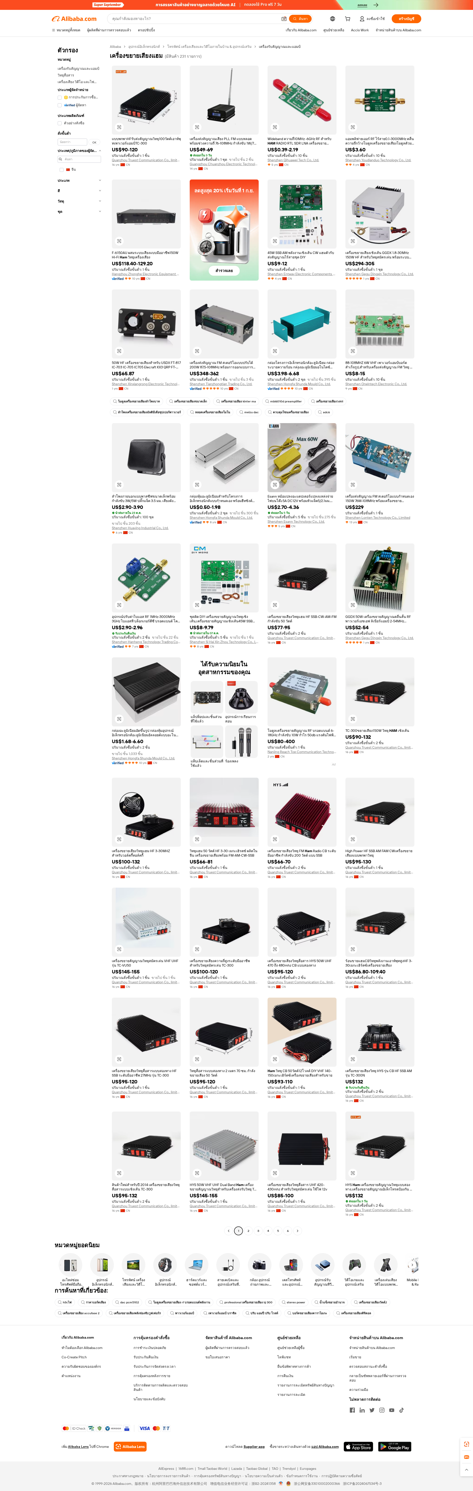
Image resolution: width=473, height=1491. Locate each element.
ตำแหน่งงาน (71, 1376)
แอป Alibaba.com (325, 1447)
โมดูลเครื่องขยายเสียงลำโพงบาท (139, 401)
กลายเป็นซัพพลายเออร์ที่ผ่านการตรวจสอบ (377, 1378)
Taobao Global (257, 1469)
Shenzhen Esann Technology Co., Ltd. (296, 521)
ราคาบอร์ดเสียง (96, 1302)
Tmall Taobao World (212, 1469)
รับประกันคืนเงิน (146, 1357)
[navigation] (79, 639)
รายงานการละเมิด (291, 1395)
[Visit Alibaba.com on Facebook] (352, 1410)
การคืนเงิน (285, 1376)
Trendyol (289, 1469)
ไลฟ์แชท (284, 1357)
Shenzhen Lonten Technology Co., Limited (377, 518)
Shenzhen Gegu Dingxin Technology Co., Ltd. (379, 274)
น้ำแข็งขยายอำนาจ (332, 1302)
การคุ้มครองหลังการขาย (152, 1376)
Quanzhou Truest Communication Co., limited (146, 160)
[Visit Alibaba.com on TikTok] (402, 1410)
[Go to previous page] (228, 1230)
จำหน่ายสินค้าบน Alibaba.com (372, 1348)
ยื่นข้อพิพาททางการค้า (294, 1366)
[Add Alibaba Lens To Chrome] (130, 1447)
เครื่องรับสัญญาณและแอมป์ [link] (280, 47)
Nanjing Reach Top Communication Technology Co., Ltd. (302, 752)
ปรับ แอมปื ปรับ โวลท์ (264, 1313)
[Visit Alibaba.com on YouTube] (392, 1410)
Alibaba (115, 47)
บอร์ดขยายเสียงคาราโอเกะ (309, 1313)
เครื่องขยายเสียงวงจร (329, 401)
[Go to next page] (297, 1230)
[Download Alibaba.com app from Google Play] (394, 1447)
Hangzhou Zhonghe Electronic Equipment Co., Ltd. (146, 274)
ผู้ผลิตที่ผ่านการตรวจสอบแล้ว (227, 1348)
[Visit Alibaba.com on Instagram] (382, 1410)
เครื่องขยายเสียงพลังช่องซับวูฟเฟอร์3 (137, 1313)
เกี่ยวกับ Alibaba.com (78, 1337)
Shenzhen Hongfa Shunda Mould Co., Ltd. (299, 384)
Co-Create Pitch (74, 1357)
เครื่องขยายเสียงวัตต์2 (373, 1302)
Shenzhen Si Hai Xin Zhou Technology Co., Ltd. (224, 642)
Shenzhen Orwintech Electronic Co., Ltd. (376, 384)
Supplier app (254, 1447)
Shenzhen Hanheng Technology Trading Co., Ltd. (146, 642)
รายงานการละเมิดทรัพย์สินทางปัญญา (305, 1385)
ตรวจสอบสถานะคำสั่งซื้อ (368, 1366)
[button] (284, 19)
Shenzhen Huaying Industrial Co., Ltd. (140, 528)
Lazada (236, 1469)
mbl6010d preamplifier (286, 401)
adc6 (326, 412)
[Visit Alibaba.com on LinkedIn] (362, 1410)
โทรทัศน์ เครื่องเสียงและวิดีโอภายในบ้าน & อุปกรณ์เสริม (209, 47)
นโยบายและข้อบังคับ (149, 1399)
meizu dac (251, 412)
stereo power (296, 1302)
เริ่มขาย (355, 1357)
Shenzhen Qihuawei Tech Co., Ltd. (293, 160)
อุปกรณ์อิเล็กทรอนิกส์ (144, 47)
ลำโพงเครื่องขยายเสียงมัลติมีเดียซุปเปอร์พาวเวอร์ (149, 412)
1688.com (185, 1469)
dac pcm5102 (129, 1302)
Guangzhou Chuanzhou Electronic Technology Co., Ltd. (224, 164)
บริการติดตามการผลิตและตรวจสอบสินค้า (161, 1387)
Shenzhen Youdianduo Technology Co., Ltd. (378, 160)
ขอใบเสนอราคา (217, 1357)
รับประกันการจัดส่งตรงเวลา (155, 1366)
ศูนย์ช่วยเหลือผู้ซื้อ (290, 1348)
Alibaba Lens (78, 1447)
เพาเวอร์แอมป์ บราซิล (222, 1313)
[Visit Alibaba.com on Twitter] (372, 1410)
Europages (308, 1469)
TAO (275, 1469)
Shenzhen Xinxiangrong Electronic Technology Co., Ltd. (146, 384)
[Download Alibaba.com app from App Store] (358, 1447)
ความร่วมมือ (358, 1390)
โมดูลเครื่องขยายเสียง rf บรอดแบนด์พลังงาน (181, 1302)
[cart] (348, 19)
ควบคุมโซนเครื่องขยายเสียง (291, 412)
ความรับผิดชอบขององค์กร (81, 1366)
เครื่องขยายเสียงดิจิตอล (356, 1313)
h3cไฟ (67, 1302)
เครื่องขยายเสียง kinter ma (238, 401)
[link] (466, 1444)
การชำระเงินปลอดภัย (150, 1348)
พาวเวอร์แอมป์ (184, 1313)
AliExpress (166, 1469)
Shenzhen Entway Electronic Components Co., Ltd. (302, 274)
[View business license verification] (281, 1483)
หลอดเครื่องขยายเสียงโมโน (212, 412)
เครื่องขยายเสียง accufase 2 (81, 1313)
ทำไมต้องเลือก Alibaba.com (82, 1348)
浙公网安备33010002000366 (317, 1484)
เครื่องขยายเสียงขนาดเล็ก (190, 401)
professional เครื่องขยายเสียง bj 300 (248, 1302)
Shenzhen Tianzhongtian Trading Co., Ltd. (221, 384)
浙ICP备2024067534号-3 (362, 1484)
